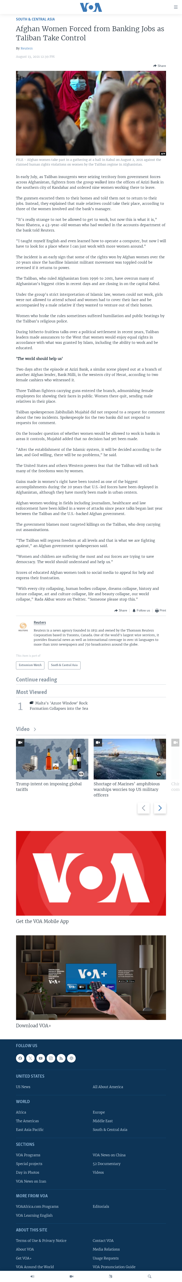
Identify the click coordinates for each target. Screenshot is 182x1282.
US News (23, 1087)
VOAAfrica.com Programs (37, 1206)
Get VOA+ (24, 1258)
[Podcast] (71, 1058)
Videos (98, 1173)
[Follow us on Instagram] (51, 1058)
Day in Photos (27, 1173)
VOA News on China (109, 1155)
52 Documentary (107, 1164)
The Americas (27, 1121)
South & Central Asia (35, 19)
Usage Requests (106, 1258)
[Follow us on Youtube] (40, 1058)
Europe (99, 1112)
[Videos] (71, 1276)
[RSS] (61, 1058)
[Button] (159, 65)
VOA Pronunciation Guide (114, 1267)
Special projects (29, 1164)
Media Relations (106, 1249)
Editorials (101, 1206)
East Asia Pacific (30, 1130)
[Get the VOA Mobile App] (91, 873)
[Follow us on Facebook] (20, 1058)
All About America (108, 1087)
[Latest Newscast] (32, 1276)
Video (23, 729)
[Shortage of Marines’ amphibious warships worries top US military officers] (130, 759)
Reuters (27, 48)
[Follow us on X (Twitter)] (30, 1058)
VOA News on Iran (31, 1181)
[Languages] (110, 1276)
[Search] (149, 1276)
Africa (21, 1112)
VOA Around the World (35, 1267)
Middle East (103, 1121)
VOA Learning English (34, 1215)
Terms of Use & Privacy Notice (41, 1241)
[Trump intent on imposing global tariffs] (52, 759)
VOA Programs (28, 1155)
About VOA (25, 1249)
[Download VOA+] (91, 977)
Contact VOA (103, 1241)
